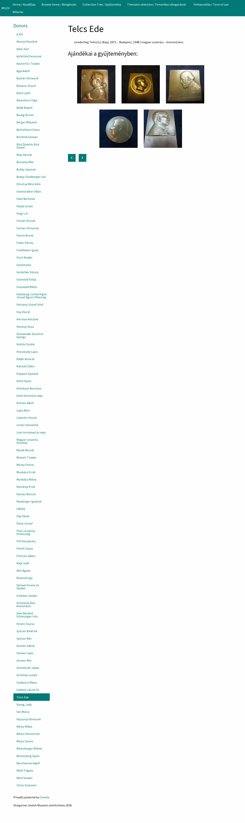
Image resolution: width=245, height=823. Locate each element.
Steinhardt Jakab (27, 668)
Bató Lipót (23, 93)
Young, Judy (24, 704)
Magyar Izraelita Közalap (27, 441)
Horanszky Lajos (27, 352)
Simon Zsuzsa (25, 624)
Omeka (44, 797)
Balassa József (26, 86)
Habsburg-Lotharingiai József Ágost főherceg (31, 295)
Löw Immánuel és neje (31, 432)
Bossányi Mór (25, 162)
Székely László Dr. (28, 690)
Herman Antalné (27, 319)
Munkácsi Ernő (25, 472)
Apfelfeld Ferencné (28, 56)
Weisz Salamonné (28, 734)
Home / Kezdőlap (24, 4)
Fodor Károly (24, 243)
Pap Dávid (22, 516)
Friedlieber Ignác (27, 250)
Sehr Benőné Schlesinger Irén (27, 614)
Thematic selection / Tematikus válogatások (156, 4)
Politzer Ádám (25, 556)
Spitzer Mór (24, 638)
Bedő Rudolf (24, 108)
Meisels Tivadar (26, 457)
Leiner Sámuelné (27, 425)
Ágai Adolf (23, 71)
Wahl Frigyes (24, 770)
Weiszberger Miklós (29, 748)
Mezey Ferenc (25, 465)
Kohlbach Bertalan (28, 388)
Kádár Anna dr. (25, 359)
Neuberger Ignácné (29, 501)
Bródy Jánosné (26, 169)
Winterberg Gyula (27, 756)
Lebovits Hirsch (26, 418)
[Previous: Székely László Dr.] (72, 158)
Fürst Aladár (24, 257)
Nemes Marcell (26, 494)
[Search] (241, 8)
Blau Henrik (24, 155)
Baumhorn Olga (26, 100)
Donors (20, 26)
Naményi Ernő (25, 487)
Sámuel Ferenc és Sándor (27, 586)
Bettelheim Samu (28, 130)
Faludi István (24, 206)
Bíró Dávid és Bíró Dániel (27, 145)
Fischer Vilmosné (27, 228)
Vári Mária (22, 712)
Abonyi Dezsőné (26, 41)
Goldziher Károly (27, 272)
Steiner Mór (24, 660)
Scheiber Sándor (27, 596)
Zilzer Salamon (26, 785)
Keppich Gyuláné (27, 374)
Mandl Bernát (25, 450)
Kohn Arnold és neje (29, 396)
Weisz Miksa (24, 726)
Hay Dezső (23, 312)
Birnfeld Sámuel (27, 137)
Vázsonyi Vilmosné (28, 719)
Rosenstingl (24, 578)
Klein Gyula (23, 381)
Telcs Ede (22, 697)
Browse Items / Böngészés (59, 4)
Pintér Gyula (24, 548)
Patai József (24, 523)
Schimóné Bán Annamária (25, 604)
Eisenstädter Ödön (28, 191)
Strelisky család (26, 675)
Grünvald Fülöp (26, 279)
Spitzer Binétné (26, 631)
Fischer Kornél (25, 221)
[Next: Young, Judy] (82, 158)
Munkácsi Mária (26, 479)
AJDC (19, 34)
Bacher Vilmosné (27, 78)
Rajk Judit (22, 563)
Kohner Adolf (25, 403)
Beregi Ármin (25, 115)
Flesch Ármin (24, 235)
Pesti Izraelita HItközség (25, 532)
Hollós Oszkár (25, 344)
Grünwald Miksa (26, 287)
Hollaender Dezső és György (29, 335)
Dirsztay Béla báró (28, 184)
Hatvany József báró (29, 304)
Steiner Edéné (25, 646)
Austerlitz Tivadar (28, 63)
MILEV (6, 8)
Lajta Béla (23, 410)
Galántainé (23, 265)
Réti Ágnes (23, 571)
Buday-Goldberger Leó (31, 177)
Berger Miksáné (26, 122)
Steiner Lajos (24, 653)
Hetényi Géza (25, 327)
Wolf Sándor (24, 778)
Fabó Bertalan (25, 199)
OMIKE (20, 509)
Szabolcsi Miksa (26, 682)
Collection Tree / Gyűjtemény (101, 4)
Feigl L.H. (22, 213)
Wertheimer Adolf (28, 763)
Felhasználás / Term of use (211, 4)
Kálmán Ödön (25, 366)
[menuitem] (24, 4)
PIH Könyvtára (26, 541)
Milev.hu (18, 12)
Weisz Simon (24, 741)
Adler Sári (22, 49)
